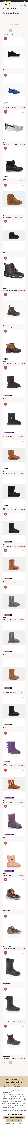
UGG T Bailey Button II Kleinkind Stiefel (8, 436)
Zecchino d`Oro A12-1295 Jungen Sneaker (8, 912)
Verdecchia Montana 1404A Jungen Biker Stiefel (9, 1021)
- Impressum (8, 1123)
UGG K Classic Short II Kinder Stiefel (9, 656)
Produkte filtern (15, 24)
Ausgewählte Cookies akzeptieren (14, 1117)
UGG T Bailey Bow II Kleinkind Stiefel (9, 765)
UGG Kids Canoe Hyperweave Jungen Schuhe (9, 71)
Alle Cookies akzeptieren (14, 1121)
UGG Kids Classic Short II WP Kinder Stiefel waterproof (9, 473)
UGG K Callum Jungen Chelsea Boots (10, 327)
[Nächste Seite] (15, 30)
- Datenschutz (19, 1123)
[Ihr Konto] (22, 4)
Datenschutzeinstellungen (14, 1114)
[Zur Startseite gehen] (8, 4)
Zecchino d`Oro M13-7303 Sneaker (9, 948)
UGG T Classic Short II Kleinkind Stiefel (10, 400)
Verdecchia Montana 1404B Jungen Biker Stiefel (9, 985)
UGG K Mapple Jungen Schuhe (10, 290)
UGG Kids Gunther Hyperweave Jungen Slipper (10, 107)
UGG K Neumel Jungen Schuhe (10, 253)
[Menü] (3, 4)
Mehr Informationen (18, 1092)
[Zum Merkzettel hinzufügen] (23, 39)
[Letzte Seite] (18, 30)
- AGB (13, 1123)
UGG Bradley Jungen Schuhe (9, 180)
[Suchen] (15, 4)
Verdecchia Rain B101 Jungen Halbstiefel (9, 1058)
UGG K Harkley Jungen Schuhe (10, 217)
